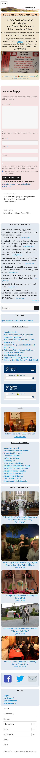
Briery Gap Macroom (13, 453)
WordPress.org (10, 703)
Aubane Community (12, 448)
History (6, 729)
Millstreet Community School (16, 468)
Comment (6, 104)
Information (9, 724)
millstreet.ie (8, 734)
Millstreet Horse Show (13, 473)
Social (20, 41)
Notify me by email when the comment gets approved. (20, 172)
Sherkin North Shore (12, 478)
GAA (21, 76)
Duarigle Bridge (11, 332)
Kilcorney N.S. (10, 461)
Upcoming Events (30, 76)
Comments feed (10, 701)
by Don (14, 76)
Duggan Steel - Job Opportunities (18, 357)
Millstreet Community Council (17, 466)
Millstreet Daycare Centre (15, 471)
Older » (35, 300)
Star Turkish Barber (12, 355)
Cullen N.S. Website (12, 458)
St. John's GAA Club (22, 78)
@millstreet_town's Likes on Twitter (17, 321)
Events (6, 740)
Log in (6, 696)
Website (5, 155)
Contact (7, 719)
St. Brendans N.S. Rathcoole (15, 481)
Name (5, 139)
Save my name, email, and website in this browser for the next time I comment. (19, 167)
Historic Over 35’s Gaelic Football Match (21, 360)
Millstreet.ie (8, 751)
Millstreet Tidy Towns (13, 476)
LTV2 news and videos (13, 463)
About (6, 709)
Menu (4, 3)
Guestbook (8, 714)
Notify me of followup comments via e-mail (20, 134)
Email (5, 147)
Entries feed (9, 698)
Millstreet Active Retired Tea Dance (19, 350)
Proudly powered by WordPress (25, 751)
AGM (13, 78)
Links (6, 745)
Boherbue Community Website (16, 451)
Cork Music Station (12, 456)
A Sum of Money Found (13, 352)
